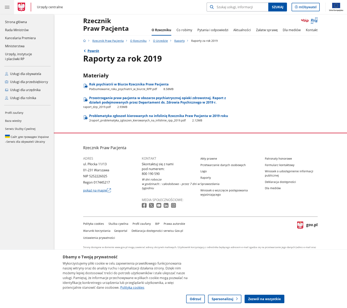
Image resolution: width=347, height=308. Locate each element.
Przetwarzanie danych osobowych (223, 165)
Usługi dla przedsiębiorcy (28, 82)
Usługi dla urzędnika (25, 90)
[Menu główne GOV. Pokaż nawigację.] (7, 7)
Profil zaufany (14, 113)
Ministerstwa (14, 46)
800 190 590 (151, 173)
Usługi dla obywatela (25, 74)
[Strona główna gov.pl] (22, 7)
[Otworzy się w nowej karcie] (144, 205)
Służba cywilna (118, 224)
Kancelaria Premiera (20, 38)
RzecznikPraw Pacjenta (106, 25)
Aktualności (242, 30)
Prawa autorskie (174, 224)
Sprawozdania (209, 184)
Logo (203, 171)
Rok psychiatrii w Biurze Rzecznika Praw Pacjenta (131, 86)
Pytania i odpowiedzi (212, 30)
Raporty (179, 41)
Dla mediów (292, 30)
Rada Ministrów (17, 30)
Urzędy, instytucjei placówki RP (18, 56)
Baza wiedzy (13, 121)
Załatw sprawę (267, 30)
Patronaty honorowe (278, 158)
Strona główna (20, 22)
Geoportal (120, 231)
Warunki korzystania (96, 231)
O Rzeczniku (161, 30)
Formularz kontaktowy (279, 165)
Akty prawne (208, 158)
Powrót (93, 51)
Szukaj (277, 7)
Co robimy (184, 30)
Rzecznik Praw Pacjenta (108, 41)
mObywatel (307, 8)
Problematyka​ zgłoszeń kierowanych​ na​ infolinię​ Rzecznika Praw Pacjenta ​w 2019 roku (158, 118)
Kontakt (312, 30)
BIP (157, 224)
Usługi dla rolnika (22, 98)
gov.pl (312, 230)
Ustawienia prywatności (99, 238)
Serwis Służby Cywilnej (20, 129)
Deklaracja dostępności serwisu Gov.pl (157, 231)
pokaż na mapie (97, 190)
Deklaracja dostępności (280, 182)
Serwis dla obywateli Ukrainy (27, 139)
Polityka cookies (93, 224)
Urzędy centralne (50, 7)
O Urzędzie (160, 41)
